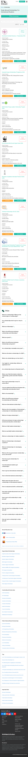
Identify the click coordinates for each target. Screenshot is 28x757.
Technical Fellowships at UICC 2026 (10, 211)
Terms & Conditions (19, 716)
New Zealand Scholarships (7, 611)
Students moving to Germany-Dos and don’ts (11, 683)
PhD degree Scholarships (7, 570)
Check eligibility (20, 61)
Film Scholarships (5, 634)
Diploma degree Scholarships (8, 564)
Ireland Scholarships (6, 606)
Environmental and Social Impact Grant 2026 (12, 143)
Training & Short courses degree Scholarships (11, 575)
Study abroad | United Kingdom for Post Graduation (12, 677)
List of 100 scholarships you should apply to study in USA (13, 657)
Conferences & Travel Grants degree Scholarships (12, 578)
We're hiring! (4, 716)
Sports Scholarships (6, 623)
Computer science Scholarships (8, 648)
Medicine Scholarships (6, 639)
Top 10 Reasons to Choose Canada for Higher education (13, 680)
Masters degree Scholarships (8, 559)
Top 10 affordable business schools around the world (12, 675)
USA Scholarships (5, 592)
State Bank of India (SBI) (11, 533)
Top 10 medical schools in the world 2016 (10, 672)
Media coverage (18, 719)
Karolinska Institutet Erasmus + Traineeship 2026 (13, 36)
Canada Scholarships (6, 603)
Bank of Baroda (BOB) (10, 537)
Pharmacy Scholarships (6, 637)
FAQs (3, 722)
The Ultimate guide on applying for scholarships (11, 662)
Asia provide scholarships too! (8, 659)
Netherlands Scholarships (7, 614)
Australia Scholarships (6, 601)
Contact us (4, 724)
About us (4, 717)
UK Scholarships (5, 595)
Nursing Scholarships (6, 626)
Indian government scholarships (8, 695)
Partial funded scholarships (7, 700)
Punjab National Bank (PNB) (11, 541)
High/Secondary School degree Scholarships (11, 553)
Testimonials (4, 721)
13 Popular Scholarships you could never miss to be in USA (13, 669)
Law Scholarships (5, 642)
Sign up (22, 1)
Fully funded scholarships (7, 697)
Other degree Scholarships (7, 583)
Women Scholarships (6, 692)
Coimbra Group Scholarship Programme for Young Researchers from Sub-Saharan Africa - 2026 (14, 245)
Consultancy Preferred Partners (19, 729)
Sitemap (16, 721)
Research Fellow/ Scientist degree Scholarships (11, 581)
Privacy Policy (17, 717)
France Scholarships (6, 609)
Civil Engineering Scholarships (8, 629)
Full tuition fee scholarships (7, 703)
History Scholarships (6, 645)
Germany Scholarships (6, 598)
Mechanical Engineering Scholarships (9, 631)
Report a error (17, 731)
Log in (17, 1)
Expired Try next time (22, 67)
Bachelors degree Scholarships (8, 556)
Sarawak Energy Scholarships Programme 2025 (13, 72)
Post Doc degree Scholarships (8, 572)
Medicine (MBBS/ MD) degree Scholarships (10, 567)
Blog (3, 719)
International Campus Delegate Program (19, 726)
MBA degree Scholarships (7, 561)
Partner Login (17, 723)
